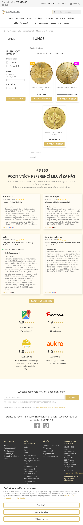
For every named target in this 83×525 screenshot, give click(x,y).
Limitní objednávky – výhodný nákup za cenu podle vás (31, 471)
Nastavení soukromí (50, 456)
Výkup (33, 23)
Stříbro (39, 18)
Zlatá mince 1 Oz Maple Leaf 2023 (67, 88)
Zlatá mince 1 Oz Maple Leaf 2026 (41, 88)
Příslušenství (21, 23)
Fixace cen (27, 450)
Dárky (71, 18)
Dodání (26, 447)
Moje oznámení (48, 454)
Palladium (60, 18)
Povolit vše (41, 505)
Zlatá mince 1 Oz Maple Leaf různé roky (54, 133)
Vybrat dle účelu (41, 512)
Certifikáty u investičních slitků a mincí (11, 456)
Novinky (20, 18)
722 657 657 (21, 2)
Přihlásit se (47, 448)
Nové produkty (9, 451)
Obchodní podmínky (31, 466)
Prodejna (43, 23)
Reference (56, 23)
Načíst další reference (41, 301)
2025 (13, 88)
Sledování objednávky (51, 445)
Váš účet (47, 441)
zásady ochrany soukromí (45, 407)
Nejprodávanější (10, 448)
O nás (26, 453)
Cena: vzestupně (63, 53)
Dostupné (15, 66)
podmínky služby (60, 407)
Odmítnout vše (41, 519)
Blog (66, 23)
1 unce (10, 39)
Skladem (14, 63)
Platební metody (30, 456)
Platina (49, 18)
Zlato (30, 18)
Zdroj (5, 227)
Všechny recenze (15, 99)
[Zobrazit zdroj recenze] (11, 227)
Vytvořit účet (48, 451)
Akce (11, 18)
